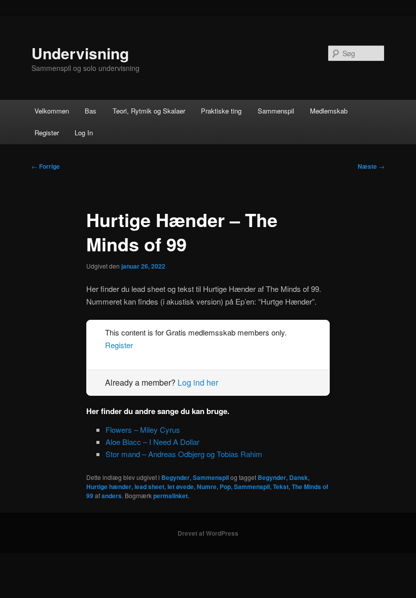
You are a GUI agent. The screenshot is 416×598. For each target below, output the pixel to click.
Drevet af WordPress (208, 533)
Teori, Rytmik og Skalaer (149, 111)
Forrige (45, 166)
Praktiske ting (221, 111)
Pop (225, 486)
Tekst (281, 486)
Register (46, 132)
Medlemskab (329, 111)
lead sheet (149, 486)
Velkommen (51, 111)
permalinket (170, 495)
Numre (207, 486)
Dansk (298, 477)
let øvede (180, 486)
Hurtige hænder (108, 486)
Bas (90, 111)
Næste (371, 166)
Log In (84, 132)
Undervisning (80, 53)
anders (111, 495)
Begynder (175, 477)
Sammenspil (276, 111)
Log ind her (198, 382)
